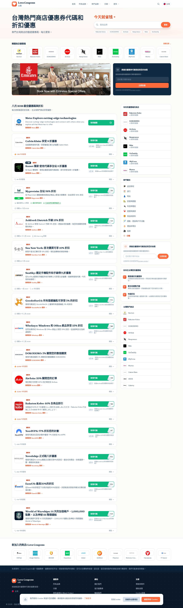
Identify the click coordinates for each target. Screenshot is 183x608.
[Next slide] (107, 79)
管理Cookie (115, 599)
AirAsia (125, 32)
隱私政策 (139, 588)
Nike (146, 32)
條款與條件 (140, 584)
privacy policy (135, 90)
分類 (106, 4)
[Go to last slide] (16, 79)
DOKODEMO (114, 32)
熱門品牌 (95, 4)
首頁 (73, 4)
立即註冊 (142, 85)
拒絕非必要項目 (131, 599)
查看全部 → (167, 44)
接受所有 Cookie (151, 599)
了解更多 (87, 598)
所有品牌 (82, 4)
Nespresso (136, 32)
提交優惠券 (98, 588)
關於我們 (97, 584)
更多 (115, 4)
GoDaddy (155, 32)
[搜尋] (158, 4)
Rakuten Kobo (101, 32)
